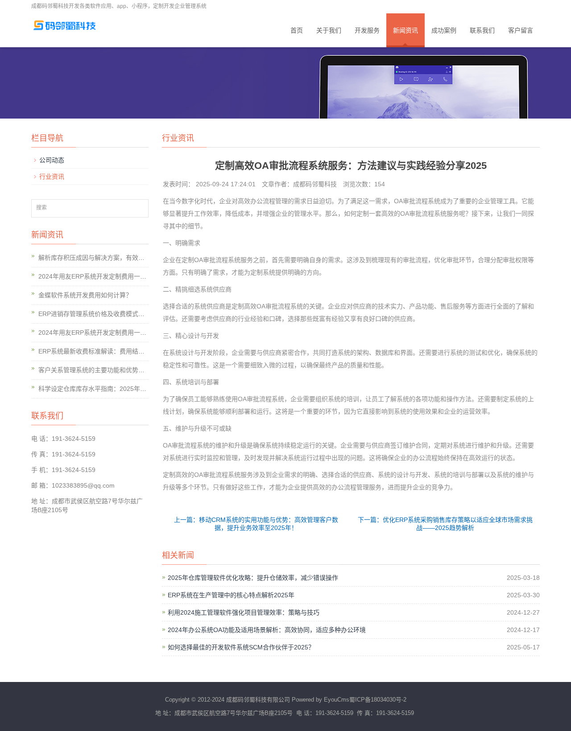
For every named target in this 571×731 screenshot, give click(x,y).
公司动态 (51, 160)
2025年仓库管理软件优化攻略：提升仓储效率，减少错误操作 (253, 577)
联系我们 (482, 30)
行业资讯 (51, 176)
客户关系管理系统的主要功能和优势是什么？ (100, 370)
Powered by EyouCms (319, 699)
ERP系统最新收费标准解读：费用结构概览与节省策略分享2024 (126, 351)
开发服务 (367, 30)
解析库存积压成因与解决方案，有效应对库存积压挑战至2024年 (126, 257)
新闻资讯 (405, 30)
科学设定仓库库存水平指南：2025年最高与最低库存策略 (117, 388)
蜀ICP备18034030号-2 (377, 699)
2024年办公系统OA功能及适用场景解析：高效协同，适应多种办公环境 (267, 629)
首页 (296, 30)
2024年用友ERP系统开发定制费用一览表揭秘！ (104, 276)
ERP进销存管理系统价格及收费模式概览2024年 (104, 313)
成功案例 (443, 30)
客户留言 (520, 30)
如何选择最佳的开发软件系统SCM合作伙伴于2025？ (241, 647)
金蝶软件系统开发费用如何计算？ (85, 295)
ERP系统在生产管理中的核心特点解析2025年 (231, 595)
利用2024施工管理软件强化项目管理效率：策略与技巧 (243, 612)
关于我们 (328, 30)
